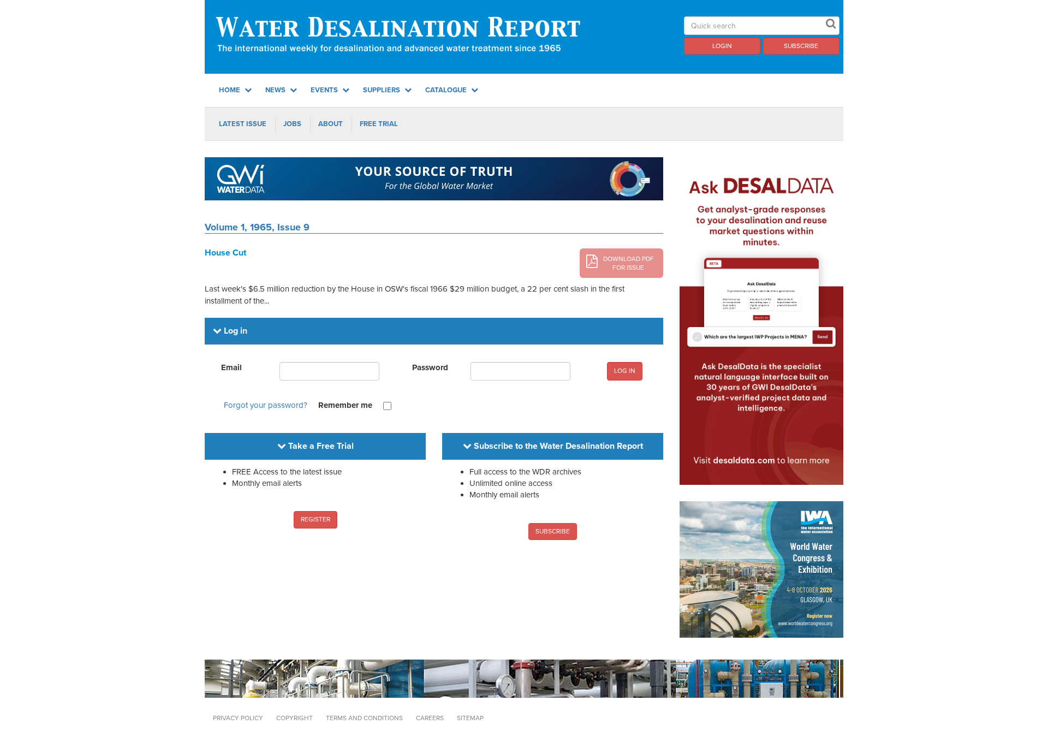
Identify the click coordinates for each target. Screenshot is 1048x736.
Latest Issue (242, 124)
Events (325, 90)
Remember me (345, 405)
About (330, 124)
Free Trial (379, 124)
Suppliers (382, 90)
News (276, 90)
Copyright (294, 718)
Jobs (292, 124)
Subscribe (801, 46)
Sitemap (470, 718)
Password (430, 367)
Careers (430, 718)
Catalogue (446, 90)
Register (315, 519)
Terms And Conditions (364, 718)
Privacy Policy (238, 718)
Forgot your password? (265, 405)
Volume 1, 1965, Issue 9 (257, 227)
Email (231, 367)
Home (230, 90)
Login (722, 46)
